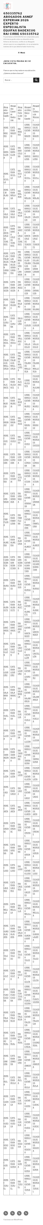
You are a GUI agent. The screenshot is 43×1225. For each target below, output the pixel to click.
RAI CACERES (20, 886)
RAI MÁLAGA (20, 194)
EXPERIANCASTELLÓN (12, 649)
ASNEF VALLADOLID (6, 340)
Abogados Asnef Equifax (6, 113)
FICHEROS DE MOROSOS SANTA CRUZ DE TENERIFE (36, 235)
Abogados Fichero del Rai (20, 113)
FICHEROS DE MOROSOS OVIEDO (36, 439)
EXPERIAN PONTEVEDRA (12, 995)
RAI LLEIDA (20, 734)
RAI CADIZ (20, 791)
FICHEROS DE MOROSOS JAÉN (36, 808)
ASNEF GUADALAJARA (6, 931)
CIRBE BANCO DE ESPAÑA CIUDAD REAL (27, 1038)
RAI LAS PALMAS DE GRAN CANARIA (20, 263)
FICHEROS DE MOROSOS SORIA (36, 1164)
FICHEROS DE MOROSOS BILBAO (36, 303)
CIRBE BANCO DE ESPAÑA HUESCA (27, 1121)
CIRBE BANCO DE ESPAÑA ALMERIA (27, 540)
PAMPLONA (6, 522)
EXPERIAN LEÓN (12, 773)
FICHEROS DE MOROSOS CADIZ (36, 791)
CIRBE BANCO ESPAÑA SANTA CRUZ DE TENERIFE (27, 235)
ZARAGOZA (20, 287)
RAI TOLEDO (20, 954)
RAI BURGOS (20, 584)
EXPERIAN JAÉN (12, 808)
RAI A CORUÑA (20, 321)
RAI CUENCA (20, 1100)
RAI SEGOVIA (20, 1144)
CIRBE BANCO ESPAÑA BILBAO (27, 303)
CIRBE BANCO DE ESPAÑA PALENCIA (27, 1016)
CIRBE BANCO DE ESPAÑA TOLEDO (27, 954)
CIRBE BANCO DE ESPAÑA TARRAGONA (27, 754)
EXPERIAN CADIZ (13, 791)
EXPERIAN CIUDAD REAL (13, 1038)
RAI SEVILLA (20, 173)
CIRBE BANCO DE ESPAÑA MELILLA (27, 908)
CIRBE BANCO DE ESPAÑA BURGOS (27, 584)
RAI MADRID (20, 132)
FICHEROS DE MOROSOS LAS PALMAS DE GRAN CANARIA (36, 263)
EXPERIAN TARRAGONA (12, 754)
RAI (19, 282)
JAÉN (28, 814)
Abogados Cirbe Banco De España (27, 113)
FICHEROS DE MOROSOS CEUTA (36, 974)
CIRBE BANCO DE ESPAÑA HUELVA (27, 714)
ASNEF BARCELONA (6, 152)
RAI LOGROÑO (20, 671)
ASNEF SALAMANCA (6, 692)
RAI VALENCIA (20, 213)
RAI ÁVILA (20, 1080)
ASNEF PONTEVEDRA (6, 995)
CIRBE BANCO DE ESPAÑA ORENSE (27, 827)
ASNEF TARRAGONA (6, 754)
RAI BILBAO (20, 304)
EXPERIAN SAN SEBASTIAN (13, 562)
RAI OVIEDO (20, 439)
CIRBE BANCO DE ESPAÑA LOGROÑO (27, 670)
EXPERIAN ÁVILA (13, 1080)
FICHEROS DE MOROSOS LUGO (36, 867)
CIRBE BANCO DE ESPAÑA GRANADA (27, 497)
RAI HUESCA (20, 1122)
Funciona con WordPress (13, 1220)
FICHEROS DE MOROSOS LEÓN (36, 773)
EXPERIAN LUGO (12, 868)
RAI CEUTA (20, 975)
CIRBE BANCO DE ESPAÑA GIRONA (27, 848)
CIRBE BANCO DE (27, 805)
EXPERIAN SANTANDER (12, 627)
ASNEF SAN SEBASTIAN (6, 562)
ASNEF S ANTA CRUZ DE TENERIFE (6, 235)
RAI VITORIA (20, 477)
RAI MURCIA (20, 402)
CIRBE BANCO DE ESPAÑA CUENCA (27, 1100)
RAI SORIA (20, 1164)
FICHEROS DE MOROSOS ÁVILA (36, 1080)
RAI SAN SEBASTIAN (20, 562)
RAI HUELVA (20, 714)
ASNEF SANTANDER (6, 627)
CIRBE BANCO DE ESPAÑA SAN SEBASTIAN (27, 562)
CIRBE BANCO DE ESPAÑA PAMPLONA (27, 519)
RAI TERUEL (20, 1184)
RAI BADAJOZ (20, 421)
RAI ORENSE (19, 827)
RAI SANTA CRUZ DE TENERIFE (20, 235)
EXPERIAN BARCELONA (12, 152)
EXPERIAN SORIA (13, 1164)
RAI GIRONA (20, 849)
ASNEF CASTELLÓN (6, 649)
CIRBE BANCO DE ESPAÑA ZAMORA (27, 1059)
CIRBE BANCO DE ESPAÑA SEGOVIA (27, 1143)
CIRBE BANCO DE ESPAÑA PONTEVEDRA (27, 994)
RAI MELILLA (20, 908)
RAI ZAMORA (20, 1060)
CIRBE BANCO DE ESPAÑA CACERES (27, 886)
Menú (22, 53)
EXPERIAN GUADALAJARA (12, 931)
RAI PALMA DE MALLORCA (20, 361)
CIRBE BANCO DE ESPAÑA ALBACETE (27, 605)
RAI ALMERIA (20, 541)
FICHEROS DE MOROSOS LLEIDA (36, 734)
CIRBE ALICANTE (27, 383)
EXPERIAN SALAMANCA (13, 692)
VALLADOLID (13, 343)
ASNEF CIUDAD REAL (6, 1038)
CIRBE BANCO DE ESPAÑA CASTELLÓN (27, 649)
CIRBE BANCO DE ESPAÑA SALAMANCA (27, 692)
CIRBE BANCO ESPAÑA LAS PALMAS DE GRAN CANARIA (27, 263)
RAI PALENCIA (20, 1016)
